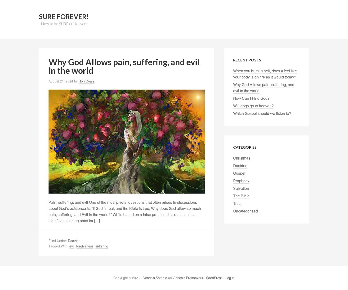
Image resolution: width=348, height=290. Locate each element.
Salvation (241, 188)
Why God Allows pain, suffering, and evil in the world (124, 66)
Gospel (239, 173)
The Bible (241, 196)
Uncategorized (245, 211)
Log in (230, 277)
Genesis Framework (188, 277)
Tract (237, 203)
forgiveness (85, 246)
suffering (101, 246)
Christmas (241, 158)
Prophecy (241, 180)
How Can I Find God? (251, 98)
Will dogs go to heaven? (253, 105)
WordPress (214, 277)
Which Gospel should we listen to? (262, 113)
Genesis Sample (155, 277)
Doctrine (74, 240)
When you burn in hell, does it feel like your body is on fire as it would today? (265, 74)
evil (71, 246)
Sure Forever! (64, 17)
